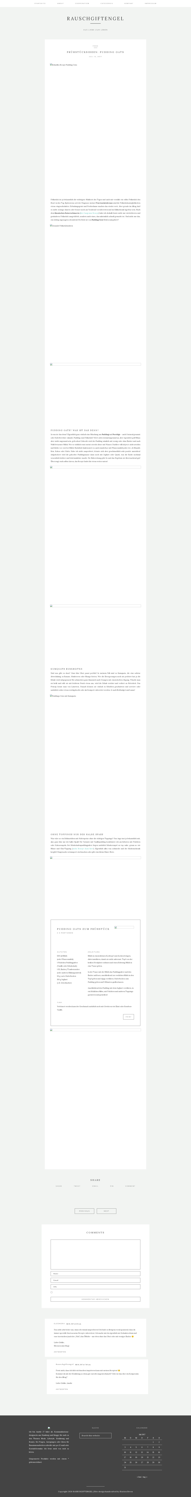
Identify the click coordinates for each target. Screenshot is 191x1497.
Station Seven (126, 1492)
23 (159, 1457)
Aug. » (145, 1477)
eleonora (59, 1324)
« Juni (139, 1477)
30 (159, 1462)
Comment (130, 1186)
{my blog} (65, 1346)
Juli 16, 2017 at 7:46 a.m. (83, 1365)
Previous (84, 1211)
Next (106, 1211)
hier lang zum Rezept (89, 213)
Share (59, 1186)
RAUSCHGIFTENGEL (95, 19)
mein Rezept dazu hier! (83, 849)
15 (153, 1452)
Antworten (60, 1352)
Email (95, 1186)
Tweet (77, 1186)
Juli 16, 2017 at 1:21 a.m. (73, 1324)
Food (95, 46)
